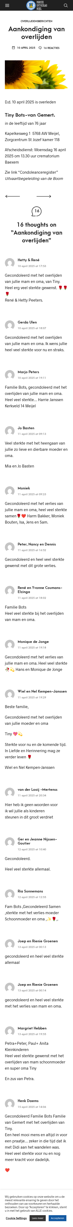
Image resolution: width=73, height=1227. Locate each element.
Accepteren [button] (57, 1218)
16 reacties (51, 48)
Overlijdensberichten (36, 21)
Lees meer (37, 1218)
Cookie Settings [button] (16, 1218)
